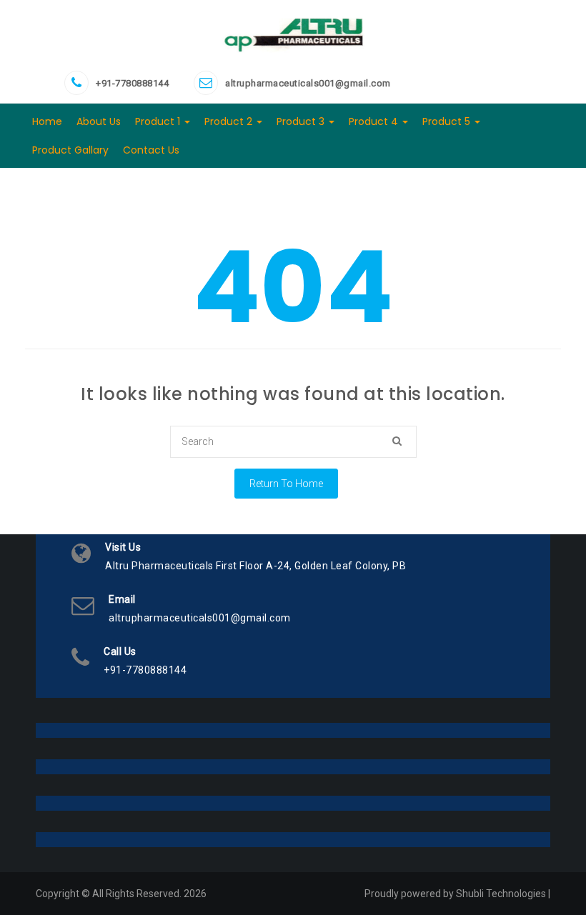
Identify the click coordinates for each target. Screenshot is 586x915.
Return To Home (286, 483)
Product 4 (375, 121)
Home (47, 121)
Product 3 (302, 121)
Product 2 (229, 121)
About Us (98, 121)
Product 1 (159, 121)
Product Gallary (70, 150)
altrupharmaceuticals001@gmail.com (308, 83)
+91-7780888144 (132, 83)
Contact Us (151, 150)
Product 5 (447, 121)
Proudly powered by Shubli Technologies (455, 893)
